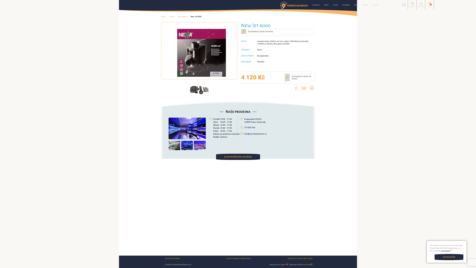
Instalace (316, 5)
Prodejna (346, 5)
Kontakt (375, 5)
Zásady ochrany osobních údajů (238, 258)
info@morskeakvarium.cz (255, 134)
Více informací (445, 250)
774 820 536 (249, 127)
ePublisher (307, 265)
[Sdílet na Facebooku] (296, 88)
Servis (326, 5)
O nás (356, 5)
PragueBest (282, 265)
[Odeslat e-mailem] (304, 88)
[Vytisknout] (312, 88)
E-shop (335, 5)
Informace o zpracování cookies (300, 258)
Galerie (365, 5)
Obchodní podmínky (172, 258)
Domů (163, 17)
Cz (404, 4)
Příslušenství (182, 17)
